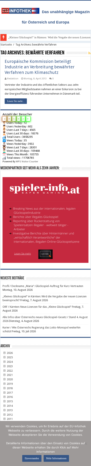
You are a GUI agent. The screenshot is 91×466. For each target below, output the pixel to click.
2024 (9, 361)
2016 (9, 396)
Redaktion (12, 78)
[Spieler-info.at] (45, 218)
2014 (9, 405)
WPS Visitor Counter (27, 161)
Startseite (6, 44)
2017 (9, 392)
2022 (9, 370)
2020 (9, 379)
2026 (9, 352)
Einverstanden (32, 458)
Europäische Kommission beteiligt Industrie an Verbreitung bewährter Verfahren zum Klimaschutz (39, 67)
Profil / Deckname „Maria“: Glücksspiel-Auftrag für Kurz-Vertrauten (43, 286)
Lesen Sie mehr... (15, 101)
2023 (9, 366)
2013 (9, 410)
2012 (9, 414)
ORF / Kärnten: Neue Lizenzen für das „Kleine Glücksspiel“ (37, 306)
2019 (9, 383)
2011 (9, 419)
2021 (9, 374)
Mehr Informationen (56, 458)
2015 (9, 401)
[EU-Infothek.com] (21, 10)
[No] (86, 443)
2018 (9, 388)
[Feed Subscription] (89, 53)
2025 (9, 357)
